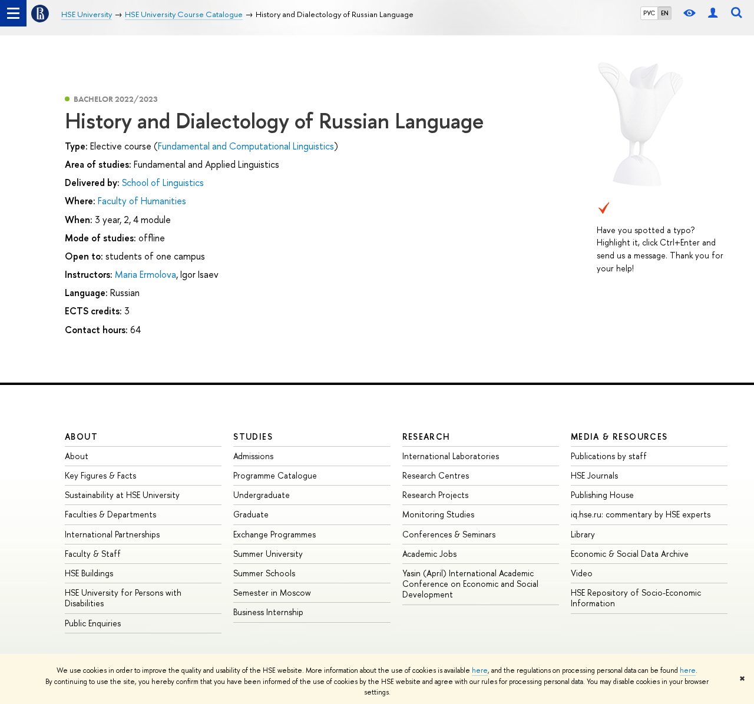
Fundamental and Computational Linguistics (246, 146)
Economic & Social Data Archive (630, 553)
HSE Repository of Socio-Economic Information (636, 598)
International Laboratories (450, 455)
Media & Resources (619, 436)
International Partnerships (112, 534)
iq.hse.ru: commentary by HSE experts (640, 514)
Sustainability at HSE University (122, 494)
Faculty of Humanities (142, 200)
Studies (253, 436)
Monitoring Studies (438, 514)
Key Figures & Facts (100, 475)
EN (665, 13)
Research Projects (435, 494)
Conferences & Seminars (448, 534)
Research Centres (435, 475)
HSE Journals (594, 475)
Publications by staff (609, 455)
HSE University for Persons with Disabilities (123, 598)
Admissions (253, 455)
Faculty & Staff (93, 553)
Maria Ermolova (145, 274)
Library (583, 534)
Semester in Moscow (272, 592)
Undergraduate (261, 494)
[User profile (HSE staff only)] (713, 13)
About (81, 436)
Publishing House (602, 494)
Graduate (251, 514)
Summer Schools (264, 573)
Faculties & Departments (110, 514)
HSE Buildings (89, 573)
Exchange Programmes (274, 534)
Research (426, 436)
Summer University (268, 553)
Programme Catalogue (275, 475)
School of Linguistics (163, 182)
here (480, 670)
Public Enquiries (93, 623)
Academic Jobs (429, 553)
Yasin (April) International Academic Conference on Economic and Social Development (470, 583)
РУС (649, 13)
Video (582, 573)
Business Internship (268, 611)
